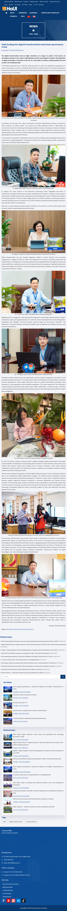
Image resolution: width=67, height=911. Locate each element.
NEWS (36, 34)
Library (30, 4)
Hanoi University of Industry (11, 884)
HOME (31, 34)
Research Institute (55, 1)
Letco (5, 4)
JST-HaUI (24, 4)
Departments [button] (18, 1)
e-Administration (8, 890)
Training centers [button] (34, 1)
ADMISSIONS (23, 13)
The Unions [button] (18, 4)
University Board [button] (8, 1)
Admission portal (8, 887)
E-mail (35, 4)
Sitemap (41, 4)
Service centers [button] (44, 1)
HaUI (7, 629)
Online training (7, 893)
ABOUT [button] (12, 13)
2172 (22, 50)
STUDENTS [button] (13, 16)
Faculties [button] (25, 1)
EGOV (23, 16)
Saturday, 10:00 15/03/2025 (11, 50)
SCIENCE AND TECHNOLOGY (50, 13)
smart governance (28, 629)
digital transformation (16, 629)
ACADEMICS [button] (33, 13)
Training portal (7, 896)
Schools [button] (11, 4)
